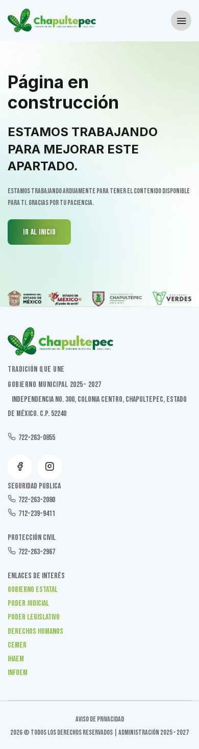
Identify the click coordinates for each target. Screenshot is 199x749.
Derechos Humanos (35, 631)
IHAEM (16, 659)
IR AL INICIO (39, 232)
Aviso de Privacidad (100, 719)
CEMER (17, 645)
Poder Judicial (28, 603)
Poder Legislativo (34, 617)
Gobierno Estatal (33, 590)
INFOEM (18, 673)
